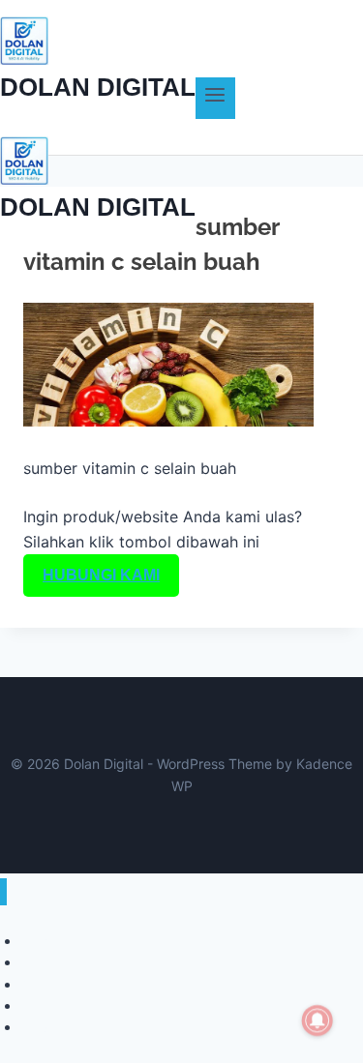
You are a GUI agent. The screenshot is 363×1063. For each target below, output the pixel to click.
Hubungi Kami (101, 575)
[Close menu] (3, 892)
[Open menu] (215, 98)
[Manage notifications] (317, 1020)
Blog (34, 1027)
